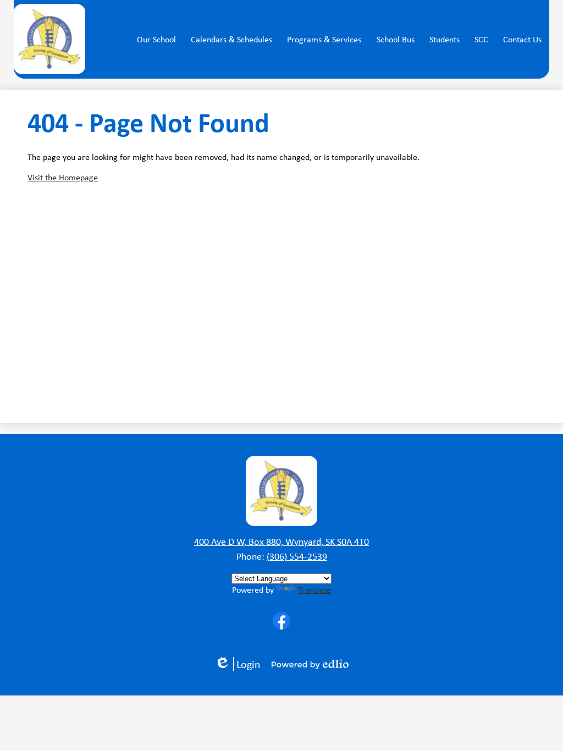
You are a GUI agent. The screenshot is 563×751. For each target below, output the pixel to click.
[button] (156, 40)
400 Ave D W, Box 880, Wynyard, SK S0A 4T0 (281, 541)
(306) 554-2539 (297, 556)
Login (241, 664)
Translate (314, 589)
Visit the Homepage (62, 177)
